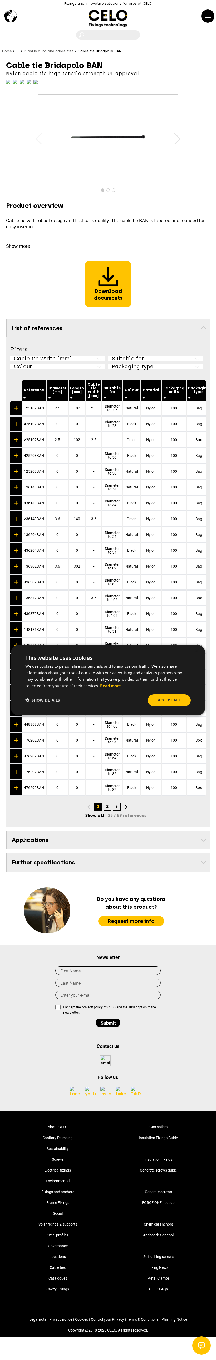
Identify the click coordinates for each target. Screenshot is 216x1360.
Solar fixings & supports (57, 1224)
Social (58, 1213)
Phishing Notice (174, 1319)
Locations (58, 1257)
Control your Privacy (107, 1319)
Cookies (81, 1319)
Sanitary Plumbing (58, 1138)
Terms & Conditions (143, 1319)
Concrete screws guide (158, 1170)
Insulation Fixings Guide (158, 1138)
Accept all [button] (169, 700)
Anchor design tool (158, 1235)
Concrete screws (158, 1192)
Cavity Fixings (57, 1289)
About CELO (58, 1127)
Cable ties (58, 1267)
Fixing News (158, 1267)
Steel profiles (57, 1235)
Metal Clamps (158, 1278)
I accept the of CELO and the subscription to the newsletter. (109, 1009)
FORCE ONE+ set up (158, 1203)
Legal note (37, 1319)
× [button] (197, 651)
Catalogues (57, 1278)
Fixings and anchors (57, 1192)
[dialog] (108, 680)
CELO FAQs (158, 1289)
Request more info (131, 921)
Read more (110, 685)
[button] (177, 139)
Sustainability (58, 1148)
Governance (58, 1246)
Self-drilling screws (158, 1257)
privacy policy (92, 1007)
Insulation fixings (158, 1159)
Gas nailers (158, 1127)
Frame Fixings (57, 1203)
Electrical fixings (58, 1170)
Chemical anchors (158, 1224)
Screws (58, 1159)
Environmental (58, 1181)
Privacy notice (60, 1319)
